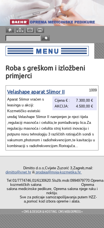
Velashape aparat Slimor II (36, 91)
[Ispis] (40, 29)
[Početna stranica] (11, 29)
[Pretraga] (45, 38)
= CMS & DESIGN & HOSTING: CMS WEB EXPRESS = (52, 211)
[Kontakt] (30, 29)
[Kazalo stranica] (21, 29)
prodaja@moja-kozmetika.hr (58, 172)
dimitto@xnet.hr (18, 172)
